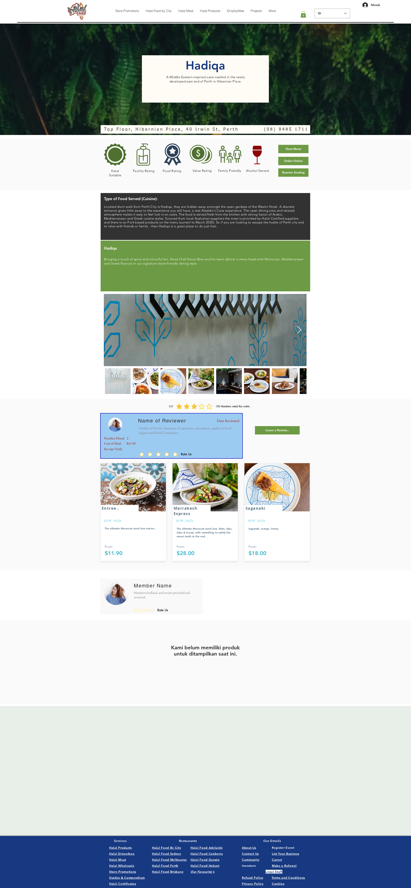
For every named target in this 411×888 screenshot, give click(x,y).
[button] (303, 14)
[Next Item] (299, 330)
